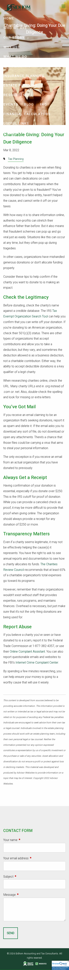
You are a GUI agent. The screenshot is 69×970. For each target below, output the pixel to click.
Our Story (14, 37)
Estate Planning (20, 85)
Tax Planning (17, 66)
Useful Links (16, 123)
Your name (24, 840)
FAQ (43, 104)
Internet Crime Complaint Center (37, 662)
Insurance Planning (23, 75)
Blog (29, 104)
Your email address (29, 858)
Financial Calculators (26, 114)
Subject (22, 876)
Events (10, 104)
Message (23, 894)
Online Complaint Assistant (27, 651)
